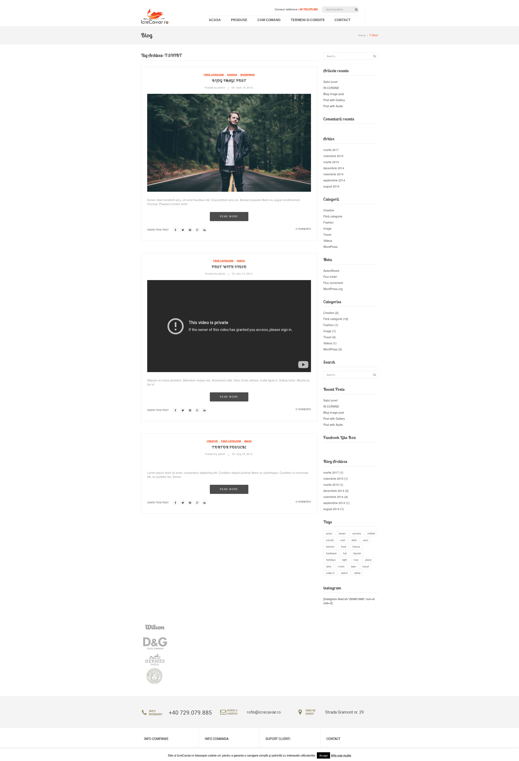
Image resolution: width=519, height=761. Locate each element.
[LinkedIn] (204, 229)
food (343, 546)
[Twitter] (182, 229)
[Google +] (197, 229)
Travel (327, 234)
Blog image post (229, 80)
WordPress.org (333, 289)
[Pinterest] (190, 229)
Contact (343, 20)
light (344, 560)
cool (342, 540)
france (356, 546)
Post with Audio (333, 106)
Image (248, 441)
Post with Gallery (334, 100)
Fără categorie (214, 74)
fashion (330, 546)
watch (344, 573)
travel (365, 566)
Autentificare (331, 271)
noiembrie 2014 (333, 174)
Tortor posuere (229, 447)
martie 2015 (331, 162)
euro (365, 540)
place (368, 560)
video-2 (330, 573)
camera (356, 533)
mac (356, 560)
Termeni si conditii (307, 20)
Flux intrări (330, 277)
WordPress (247, 74)
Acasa (215, 20)
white (357, 573)
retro (328, 566)
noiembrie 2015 (333, 156)
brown (342, 533)
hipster (357, 553)
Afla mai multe (341, 755)
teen (353, 566)
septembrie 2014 (334, 180)
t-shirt (341, 566)
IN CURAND (331, 88)
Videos (241, 260)
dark (354, 540)
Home (362, 35)
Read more (229, 216)
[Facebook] (175, 229)
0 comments (303, 228)
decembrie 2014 (333, 168)
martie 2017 (331, 150)
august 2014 (331, 186)
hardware (331, 553)
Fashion (232, 74)
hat (345, 553)
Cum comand (269, 20)
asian (329, 533)
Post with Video (229, 266)
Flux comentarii (333, 283)
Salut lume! (330, 82)
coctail (330, 540)
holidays (331, 560)
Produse (239, 20)
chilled (371, 533)
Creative (212, 441)
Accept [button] (323, 755)
